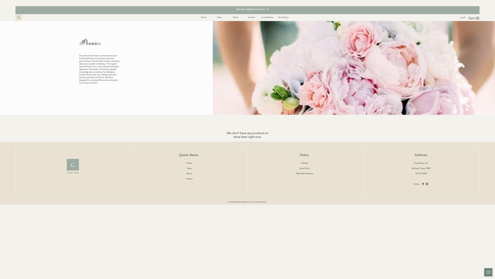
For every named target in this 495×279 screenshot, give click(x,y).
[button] (474, 18)
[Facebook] (422, 183)
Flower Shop (73, 172)
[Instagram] (426, 183)
